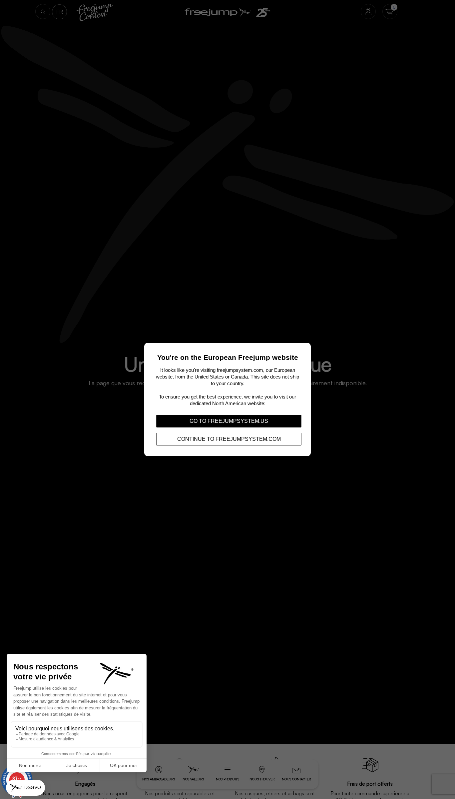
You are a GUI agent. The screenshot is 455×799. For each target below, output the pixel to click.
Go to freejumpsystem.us (229, 421)
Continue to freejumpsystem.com (229, 439)
